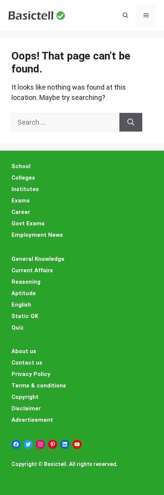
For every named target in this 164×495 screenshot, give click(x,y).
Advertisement (32, 419)
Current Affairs (32, 270)
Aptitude (23, 293)
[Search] (130, 122)
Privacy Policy (30, 374)
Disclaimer (26, 408)
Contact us (26, 362)
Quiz (17, 327)
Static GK (24, 316)
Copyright (25, 397)
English (21, 304)
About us (23, 351)
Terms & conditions (38, 385)
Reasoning (25, 281)
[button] (125, 15)
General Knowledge (37, 259)
